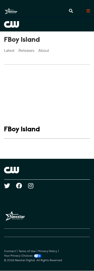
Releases (26, 50)
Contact (10, 251)
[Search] (71, 11)
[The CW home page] (47, 170)
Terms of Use (27, 251)
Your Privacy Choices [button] (18, 255)
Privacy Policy (47, 251)
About (43, 50)
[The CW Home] (47, 24)
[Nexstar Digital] (11, 11)
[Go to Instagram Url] (33, 186)
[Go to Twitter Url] (10, 186)
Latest (9, 50)
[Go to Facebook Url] (22, 186)
